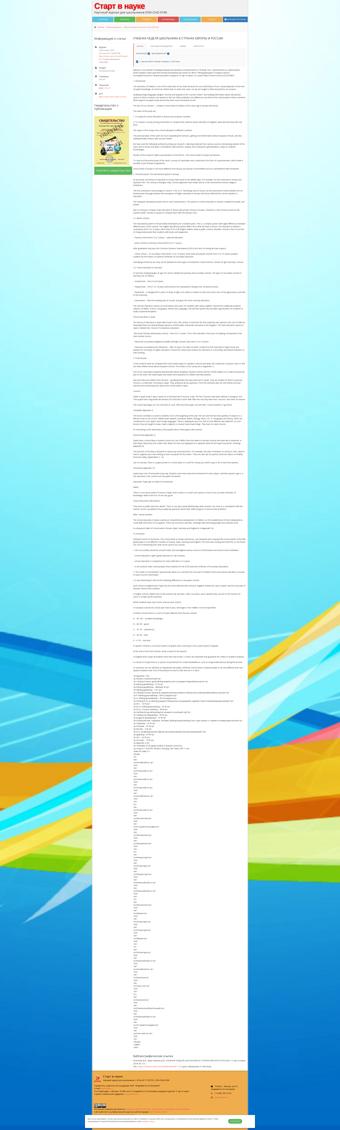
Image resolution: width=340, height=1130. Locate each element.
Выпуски (124, 19)
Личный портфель (236, 19)
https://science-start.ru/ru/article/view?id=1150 (160, 1066)
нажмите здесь (148, 1121)
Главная (100, 27)
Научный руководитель (162, 46)
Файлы (183, 46)
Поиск (212, 19)
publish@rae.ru (107, 1088)
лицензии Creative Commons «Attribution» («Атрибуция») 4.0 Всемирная (157, 1109)
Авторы (140, 46)
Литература (198, 46)
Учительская (190, 19)
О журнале (103, 19)
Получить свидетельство (113, 170)
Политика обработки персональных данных (114, 1114)
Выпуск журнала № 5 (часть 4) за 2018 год (141, 27)
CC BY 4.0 (106, 88)
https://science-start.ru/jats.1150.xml (112, 97)
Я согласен (235, 1121)
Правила (146, 19)
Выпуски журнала (114, 27)
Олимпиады (168, 19)
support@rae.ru (132, 1094)
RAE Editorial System (158, 1112)
